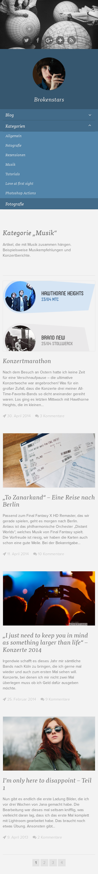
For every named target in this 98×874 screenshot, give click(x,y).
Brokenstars (49, 99)
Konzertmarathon (27, 360)
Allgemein (13, 136)
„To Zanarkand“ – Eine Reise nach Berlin (49, 500)
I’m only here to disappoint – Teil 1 (47, 783)
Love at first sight (19, 183)
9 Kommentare (57, 699)
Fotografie (13, 145)
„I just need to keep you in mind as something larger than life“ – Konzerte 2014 (45, 641)
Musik (10, 164)
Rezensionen (15, 155)
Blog (9, 114)
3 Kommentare (52, 416)
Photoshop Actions (20, 193)
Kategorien (15, 125)
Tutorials (12, 174)
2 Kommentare (49, 837)
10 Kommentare (50, 554)
